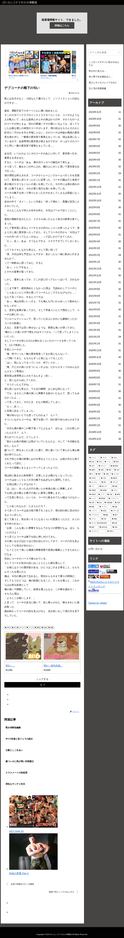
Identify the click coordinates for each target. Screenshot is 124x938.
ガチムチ (22, 627)
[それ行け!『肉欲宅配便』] (55, 62)
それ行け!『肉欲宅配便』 (49, 75)
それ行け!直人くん (46, 78)
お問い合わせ (95, 549)
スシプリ (12, 78)
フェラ (31, 627)
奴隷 (45, 627)
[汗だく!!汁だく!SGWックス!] (24, 62)
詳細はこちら (62, 25)
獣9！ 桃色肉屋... (53, 665)
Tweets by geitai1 (97, 603)
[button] (119, 52)
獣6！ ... (10, 665)
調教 (51, 627)
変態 (38, 627)
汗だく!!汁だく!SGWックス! (19, 75)
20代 (8, 627)
